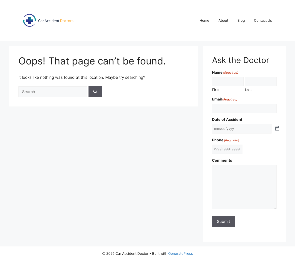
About (223, 20)
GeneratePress (180, 253)
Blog (241, 20)
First (215, 90)
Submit (223, 221)
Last (248, 90)
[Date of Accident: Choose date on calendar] (277, 129)
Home (204, 20)
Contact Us (263, 20)
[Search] (95, 91)
